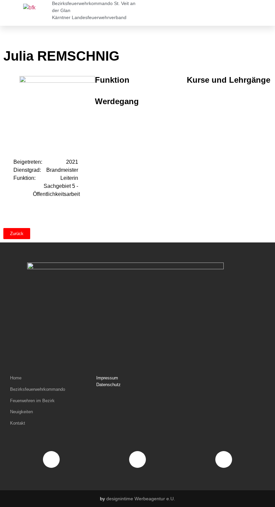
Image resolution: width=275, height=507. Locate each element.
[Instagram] (137, 459)
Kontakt (17, 423)
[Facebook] (51, 459)
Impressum (107, 377)
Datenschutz (108, 384)
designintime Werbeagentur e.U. (140, 498)
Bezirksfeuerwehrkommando (37, 389)
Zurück (16, 233)
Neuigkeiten (21, 411)
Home (15, 377)
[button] (194, 13)
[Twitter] (223, 459)
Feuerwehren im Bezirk (32, 400)
